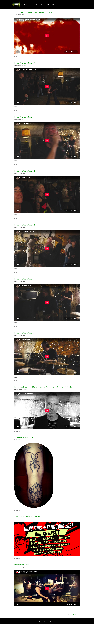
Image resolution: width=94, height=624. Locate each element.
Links (53, 4)
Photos (36, 4)
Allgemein (18, 56)
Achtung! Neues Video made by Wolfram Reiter (33, 12)
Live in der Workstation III (24, 171)
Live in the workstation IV (24, 117)
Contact (47, 4)
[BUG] (17, 4)
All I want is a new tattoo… (25, 437)
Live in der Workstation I (24, 279)
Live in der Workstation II (24, 225)
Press (41, 4)
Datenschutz (52, 621)
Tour (31, 4)
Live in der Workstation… (24, 333)
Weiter (77, 615)
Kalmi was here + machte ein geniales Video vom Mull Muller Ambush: (43, 387)
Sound (25, 4)
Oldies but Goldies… (22, 564)
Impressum (47, 621)
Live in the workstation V (24, 63)
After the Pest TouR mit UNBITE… (28, 516)
